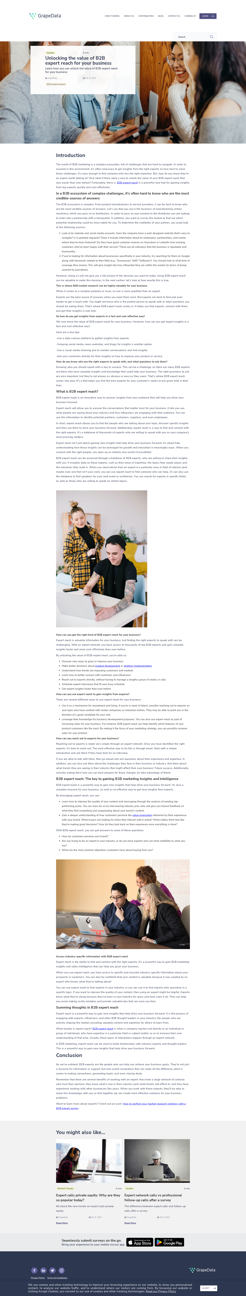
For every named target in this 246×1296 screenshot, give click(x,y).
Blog (160, 16)
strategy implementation (138, 666)
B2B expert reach (127, 182)
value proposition (142, 815)
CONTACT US (174, 16)
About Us (129, 16)
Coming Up (190, 16)
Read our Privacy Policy (161, 1291)
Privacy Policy (38, 1277)
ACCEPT (206, 1288)
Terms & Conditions (57, 1277)
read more (62, 1223)
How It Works (112, 16)
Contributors (146, 16)
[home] (45, 16)
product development (107, 666)
